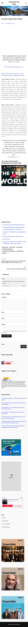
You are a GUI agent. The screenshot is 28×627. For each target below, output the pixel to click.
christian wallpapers (7, 249)
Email (3, 318)
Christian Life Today (14, 3)
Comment (4, 297)
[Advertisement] (14, 40)
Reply (24, 285)
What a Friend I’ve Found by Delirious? (17, 269)
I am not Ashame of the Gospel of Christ (13, 236)
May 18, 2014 (6, 285)
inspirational (20, 251)
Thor (2, 23)
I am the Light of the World (11, 19)
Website (3, 324)
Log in (4, 517)
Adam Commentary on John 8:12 (10, 73)
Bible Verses (19, 247)
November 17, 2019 (10, 23)
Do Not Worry (6, 239)
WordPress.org (6, 527)
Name (3, 312)
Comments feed (6, 524)
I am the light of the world (8, 251)
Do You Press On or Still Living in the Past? (14, 225)
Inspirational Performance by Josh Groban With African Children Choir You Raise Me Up (13, 261)
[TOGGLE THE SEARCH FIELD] (26, 3)
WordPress (17, 624)
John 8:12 (4, 253)
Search (3, 344)
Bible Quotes (5, 247)
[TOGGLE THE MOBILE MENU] (2, 3)
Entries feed (5, 520)
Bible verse (12, 247)
